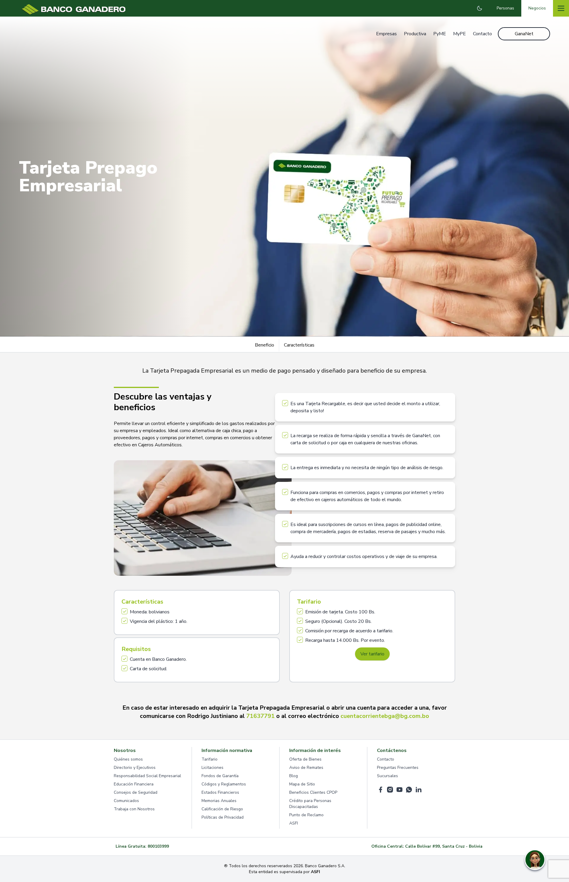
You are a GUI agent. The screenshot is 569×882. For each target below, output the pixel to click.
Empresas (386, 34)
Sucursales (387, 776)
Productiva (415, 34)
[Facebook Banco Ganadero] (380, 789)
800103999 (158, 846)
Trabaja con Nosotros (134, 809)
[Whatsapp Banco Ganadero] (409, 789)
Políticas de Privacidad (223, 817)
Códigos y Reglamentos (224, 784)
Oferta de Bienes (305, 759)
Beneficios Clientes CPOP (313, 792)
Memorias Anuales (219, 801)
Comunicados (126, 801)
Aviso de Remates (306, 767)
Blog (293, 776)
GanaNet (524, 34)
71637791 (260, 716)
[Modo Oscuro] (479, 8)
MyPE (459, 34)
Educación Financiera (134, 784)
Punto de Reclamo (306, 815)
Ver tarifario (372, 654)
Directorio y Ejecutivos (135, 767)
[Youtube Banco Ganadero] (399, 789)
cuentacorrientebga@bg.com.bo (385, 716)
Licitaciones (212, 767)
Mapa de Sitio (302, 784)
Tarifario (210, 759)
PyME (439, 34)
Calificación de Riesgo (222, 809)
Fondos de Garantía (220, 776)
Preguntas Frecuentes (397, 767)
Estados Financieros (220, 792)
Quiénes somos (128, 759)
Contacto (482, 34)
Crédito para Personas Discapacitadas (310, 803)
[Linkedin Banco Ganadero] (418, 789)
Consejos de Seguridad (135, 792)
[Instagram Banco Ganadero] (390, 789)
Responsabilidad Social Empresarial (147, 776)
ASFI (293, 823)
